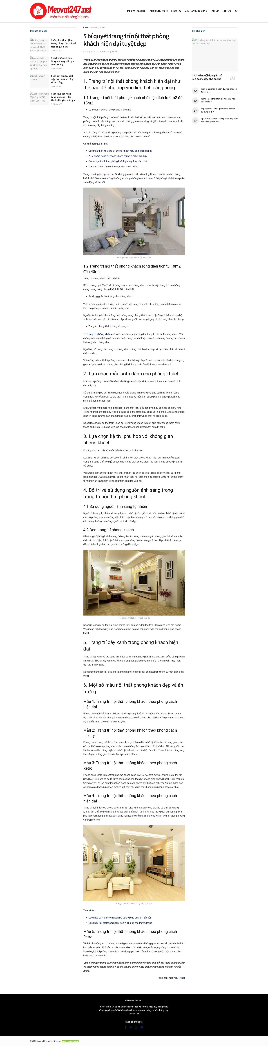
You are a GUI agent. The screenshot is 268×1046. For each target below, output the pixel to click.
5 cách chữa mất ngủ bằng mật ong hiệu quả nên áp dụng (62, 61)
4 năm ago (57, 51)
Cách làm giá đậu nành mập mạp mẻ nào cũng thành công (62, 79)
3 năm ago (57, 104)
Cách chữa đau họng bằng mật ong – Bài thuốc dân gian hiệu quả (63, 97)
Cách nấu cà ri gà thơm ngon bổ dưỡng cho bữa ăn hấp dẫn (120, 917)
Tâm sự (214, 11)
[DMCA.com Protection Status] (70, 1041)
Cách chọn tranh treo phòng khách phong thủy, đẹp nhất (118, 161)
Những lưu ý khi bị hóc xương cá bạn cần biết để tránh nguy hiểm (63, 43)
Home (85, 27)
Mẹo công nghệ (159, 11)
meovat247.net (177, 977)
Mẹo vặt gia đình (136, 11)
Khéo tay (176, 11)
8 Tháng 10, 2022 (90, 51)
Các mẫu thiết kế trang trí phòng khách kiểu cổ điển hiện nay (120, 150)
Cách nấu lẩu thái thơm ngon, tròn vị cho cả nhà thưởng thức (120, 922)
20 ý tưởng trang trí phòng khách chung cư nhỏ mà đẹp (118, 156)
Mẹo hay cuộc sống (196, 11)
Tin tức (226, 11)
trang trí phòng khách (99, 334)
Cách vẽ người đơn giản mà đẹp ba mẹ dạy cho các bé (207, 77)
